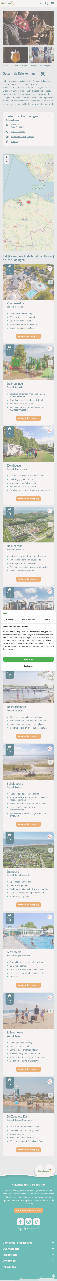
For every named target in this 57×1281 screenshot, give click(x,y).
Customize (28, 666)
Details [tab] (47, 620)
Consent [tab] (10, 620)
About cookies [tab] (28, 620)
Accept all (28, 659)
